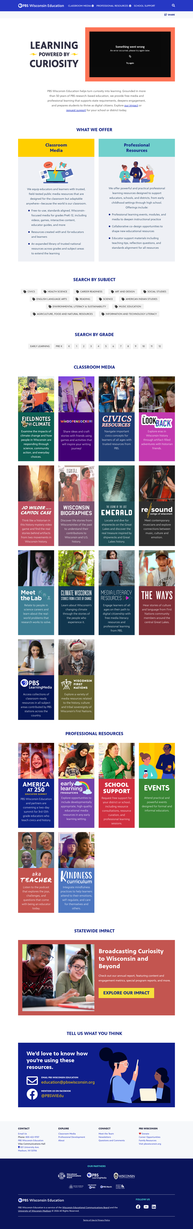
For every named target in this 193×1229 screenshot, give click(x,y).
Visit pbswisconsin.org (150, 1143)
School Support (144, 5)
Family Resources (147, 1140)
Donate (145, 1133)
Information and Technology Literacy (131, 313)
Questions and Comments (112, 1140)
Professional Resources (112, 5)
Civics (31, 291)
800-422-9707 (32, 1137)
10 (144, 346)
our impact (131, 105)
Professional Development (71, 1137)
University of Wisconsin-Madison (34, 1211)
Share (171, 14)
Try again (130, 63)
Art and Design (125, 291)
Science (108, 299)
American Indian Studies (141, 299)
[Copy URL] (130, 56)
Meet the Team (106, 1133)
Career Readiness (91, 291)
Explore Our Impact (126, 993)
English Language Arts (51, 299)
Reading (85, 299)
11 (152, 346)
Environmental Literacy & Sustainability (79, 306)
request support (76, 110)
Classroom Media (79, 5)
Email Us (22, 1133)
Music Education (130, 306)
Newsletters (105, 1137)
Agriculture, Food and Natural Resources (65, 313)
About (61, 1140)
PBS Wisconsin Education (30, 1140)
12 (161, 346)
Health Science (57, 291)
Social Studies (156, 291)
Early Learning (40, 346)
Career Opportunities (149, 1137)
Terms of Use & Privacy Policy (96, 1220)
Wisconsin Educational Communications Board (85, 1207)
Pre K (60, 346)
